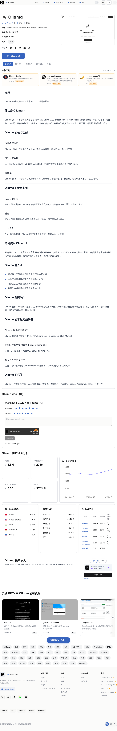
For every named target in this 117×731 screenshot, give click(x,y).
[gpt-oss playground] (59, 609)
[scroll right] (113, 617)
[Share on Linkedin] (20, 48)
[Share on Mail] (24, 48)
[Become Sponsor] (14, 697)
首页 (62, 677)
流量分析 (29, 64)
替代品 (49, 64)
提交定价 (44, 681)
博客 (83, 2)
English (4, 710)
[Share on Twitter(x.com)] (11, 48)
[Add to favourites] (3, 48)
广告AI (43, 685)
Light (93, 561)
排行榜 (72, 2)
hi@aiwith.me (9, 689)
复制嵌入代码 (98, 575)
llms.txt (63, 696)
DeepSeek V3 (87, 622)
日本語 (31, 710)
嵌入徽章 (39, 64)
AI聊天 (47, 2)
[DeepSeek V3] (98, 609)
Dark (102, 561)
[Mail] (26, 697)
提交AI (43, 677)
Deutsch (22, 710)
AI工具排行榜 (65, 688)
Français (41, 710)
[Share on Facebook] (15, 48)
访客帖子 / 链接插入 (48, 688)
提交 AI (58, 2)
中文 (12, 710)
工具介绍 (8, 64)
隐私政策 (84, 681)
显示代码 (86, 578)
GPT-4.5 (7, 622)
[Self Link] (29, 48)
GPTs (11, 42)
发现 (36, 2)
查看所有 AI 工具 (109, 70)
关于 (62, 685)
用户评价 (18, 64)
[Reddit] (8, 697)
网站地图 (64, 692)
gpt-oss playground (51, 622)
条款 (82, 677)
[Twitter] (2, 697)
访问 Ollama (12, 56)
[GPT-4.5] (20, 609)
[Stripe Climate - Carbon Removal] (20, 697)
